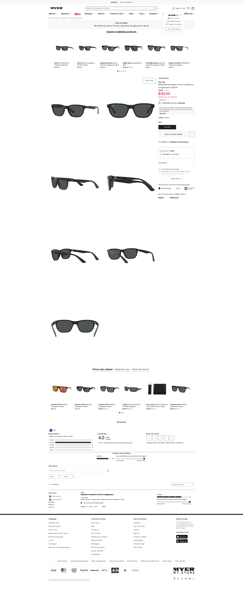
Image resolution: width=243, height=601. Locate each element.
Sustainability (138, 540)
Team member (180, 561)
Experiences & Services (99, 537)
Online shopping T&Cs (98, 561)
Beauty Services (96, 540)
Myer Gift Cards (139, 526)
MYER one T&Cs (132, 561)
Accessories (56, 18)
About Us (137, 533)
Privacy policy (167, 561)
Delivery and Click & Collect (58, 533)
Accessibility (95, 554)
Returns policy (62, 561)
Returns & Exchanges (56, 537)
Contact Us (95, 530)
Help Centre (95, 523)
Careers (136, 530)
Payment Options (55, 526)
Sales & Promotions (98, 547)
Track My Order (54, 523)
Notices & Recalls (97, 551)
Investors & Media (140, 537)
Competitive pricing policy (79, 561)
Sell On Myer (138, 547)
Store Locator (96, 533)
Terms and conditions (116, 561)
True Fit (51, 540)
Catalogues (53, 544)
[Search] (155, 8)
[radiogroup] (176, 127)
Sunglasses (64, 18)
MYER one (137, 523)
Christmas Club (139, 544)
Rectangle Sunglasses (76, 18)
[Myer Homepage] (57, 9)
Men (50, 18)
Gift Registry (95, 544)
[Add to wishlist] (191, 134)
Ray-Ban (161, 82)
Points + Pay (53, 530)
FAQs (93, 526)
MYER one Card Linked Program (59, 547)
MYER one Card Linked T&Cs (150, 561)
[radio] (167, 127)
